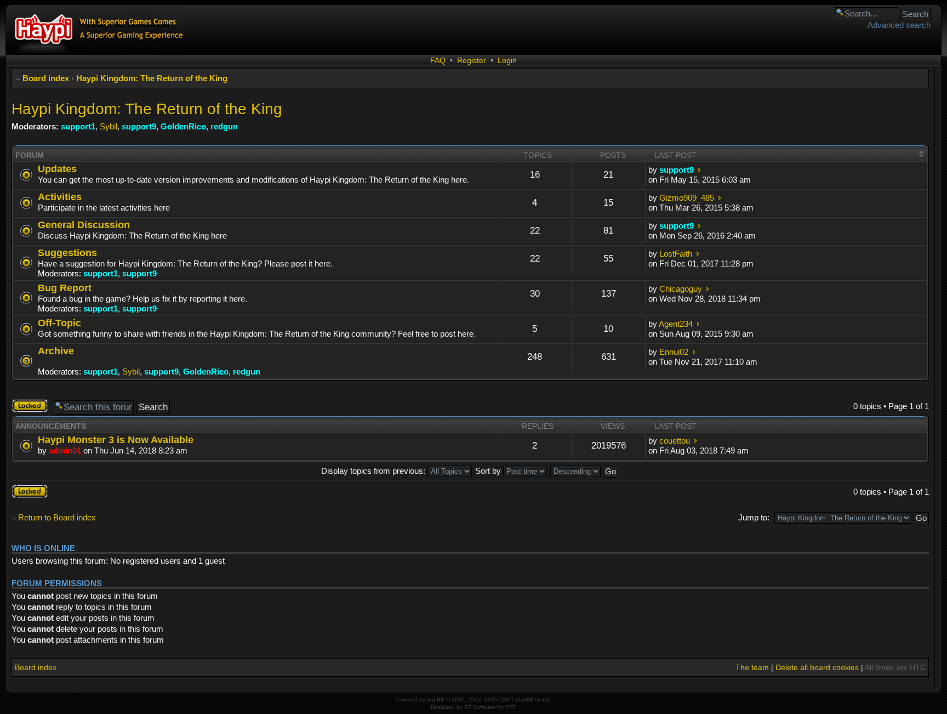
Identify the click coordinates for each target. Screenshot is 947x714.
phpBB (435, 699)
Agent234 (676, 323)
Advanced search (899, 25)
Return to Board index (57, 517)
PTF (510, 707)
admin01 (65, 450)
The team (752, 667)
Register (471, 60)
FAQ (438, 60)
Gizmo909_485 (686, 197)
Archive (56, 350)
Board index (45, 78)
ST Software (479, 707)
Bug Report (65, 287)
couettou (674, 440)
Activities (60, 196)
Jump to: (753, 517)
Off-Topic (59, 322)
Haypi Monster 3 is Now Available (115, 439)
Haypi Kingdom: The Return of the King (151, 78)
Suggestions (67, 252)
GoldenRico (183, 126)
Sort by (489, 470)
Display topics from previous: (374, 470)
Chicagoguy (680, 288)
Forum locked (23, 406)
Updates (57, 168)
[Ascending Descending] (584, 470)
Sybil (108, 126)
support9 (139, 126)
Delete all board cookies (817, 667)
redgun (224, 126)
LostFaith (675, 253)
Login (507, 60)
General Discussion (84, 224)
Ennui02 (673, 351)
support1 (78, 126)
